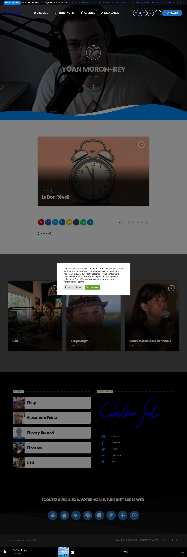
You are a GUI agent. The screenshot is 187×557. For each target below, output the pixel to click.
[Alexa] (181, 3)
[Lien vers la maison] (11, 13)
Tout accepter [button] (92, 287)
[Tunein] (170, 3)
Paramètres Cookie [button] (73, 287)
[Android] (177, 3)
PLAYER (172, 13)
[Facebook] (174, 3)
